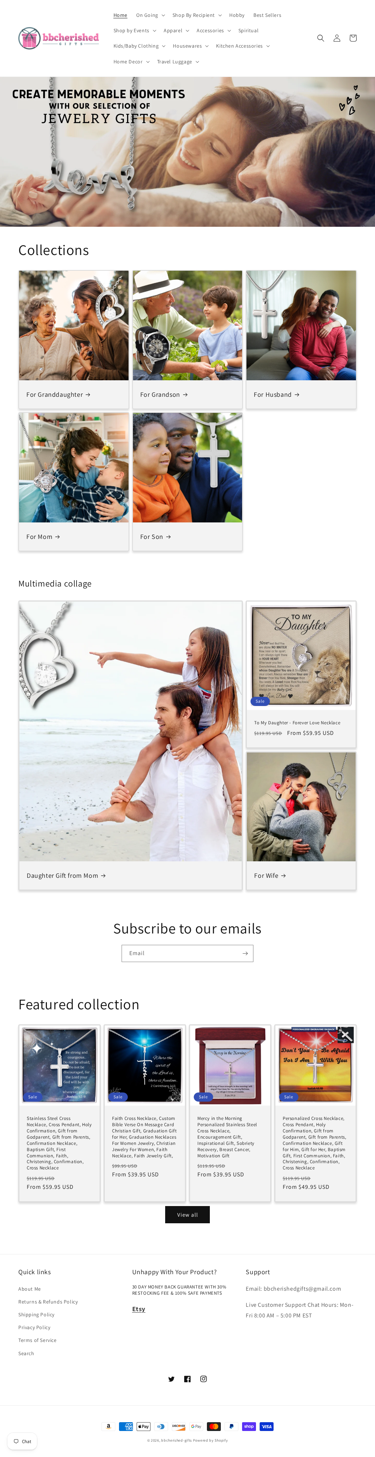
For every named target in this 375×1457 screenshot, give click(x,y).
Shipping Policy (36, 1314)
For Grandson (160, 394)
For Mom (39, 536)
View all (187, 1214)
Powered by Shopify (210, 1440)
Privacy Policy (34, 1327)
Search (26, 1353)
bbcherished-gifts (176, 1440)
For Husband (273, 394)
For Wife (266, 875)
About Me (29, 1289)
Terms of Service (37, 1340)
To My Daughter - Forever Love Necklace (297, 723)
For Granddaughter (54, 394)
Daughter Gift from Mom (62, 875)
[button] (150, 15)
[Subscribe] (245, 953)
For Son (151, 536)
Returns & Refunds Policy (48, 1301)
